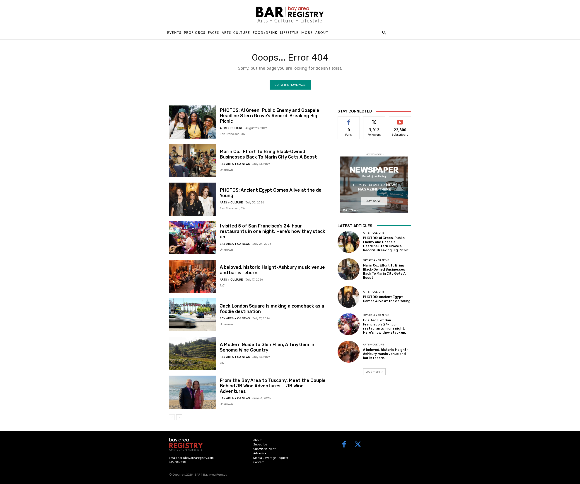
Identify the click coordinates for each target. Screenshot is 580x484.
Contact (258, 462)
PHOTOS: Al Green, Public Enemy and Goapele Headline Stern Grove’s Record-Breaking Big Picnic (269, 116)
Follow (374, 120)
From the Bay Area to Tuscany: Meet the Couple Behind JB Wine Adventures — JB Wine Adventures (273, 386)
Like (348, 120)
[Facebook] (344, 444)
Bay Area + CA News (235, 163)
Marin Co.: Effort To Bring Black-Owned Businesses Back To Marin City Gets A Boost (268, 154)
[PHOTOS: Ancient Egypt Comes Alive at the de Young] (192, 199)
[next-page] (179, 417)
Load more (373, 372)
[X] (357, 444)
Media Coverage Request (270, 458)
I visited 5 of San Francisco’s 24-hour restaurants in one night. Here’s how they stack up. (272, 231)
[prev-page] (172, 417)
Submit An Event (264, 449)
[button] (384, 32)
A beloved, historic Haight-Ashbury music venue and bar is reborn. (385, 354)
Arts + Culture (231, 128)
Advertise (259, 453)
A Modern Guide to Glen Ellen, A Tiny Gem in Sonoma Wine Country (267, 347)
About (257, 440)
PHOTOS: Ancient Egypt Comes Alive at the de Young (387, 299)
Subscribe (400, 120)
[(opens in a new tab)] (192, 160)
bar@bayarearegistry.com (196, 458)
